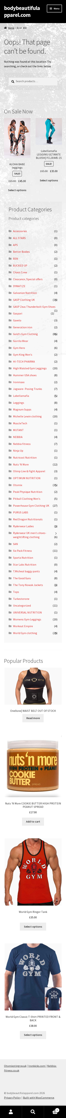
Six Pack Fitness (22, 550)
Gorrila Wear (20, 341)
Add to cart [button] (33, 821)
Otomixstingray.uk (15, 1066)
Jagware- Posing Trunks (27, 389)
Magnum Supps (22, 409)
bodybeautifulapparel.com (22, 11)
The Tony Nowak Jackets (28, 585)
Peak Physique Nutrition (27, 492)
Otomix (17, 485)
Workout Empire (23, 626)
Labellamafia (21, 396)
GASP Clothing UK (24, 300)
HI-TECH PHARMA (24, 361)
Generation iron (22, 327)
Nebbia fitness (22, 444)
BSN (15, 258)
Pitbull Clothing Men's (26, 498)
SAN (15, 544)
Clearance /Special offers (28, 279)
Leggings (18, 402)
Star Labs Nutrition (24, 564)
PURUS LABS (20, 512)
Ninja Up (18, 450)
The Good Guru (22, 578)
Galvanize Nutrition (25, 293)
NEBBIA (18, 437)
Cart (51, 1108)
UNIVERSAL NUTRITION (27, 612)
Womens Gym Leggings (27, 619)
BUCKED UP (20, 265)
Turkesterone (21, 599)
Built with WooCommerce (38, 1097)
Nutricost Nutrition (25, 457)
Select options (17, 190)
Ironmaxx (18, 382)
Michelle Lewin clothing (27, 416)
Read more (33, 718)
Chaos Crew (20, 272)
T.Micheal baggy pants (26, 571)
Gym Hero (19, 348)
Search (33, 1112)
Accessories (20, 231)
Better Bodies (21, 251)
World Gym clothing (25, 633)
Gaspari (17, 313)
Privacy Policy (12, 1097)
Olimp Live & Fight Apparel (29, 471)
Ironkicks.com (37, 1066)
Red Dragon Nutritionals (28, 519)
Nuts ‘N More (21, 464)
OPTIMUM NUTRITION (26, 478)
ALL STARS (19, 238)
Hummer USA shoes (25, 375)
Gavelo (17, 320)
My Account (11, 1112)
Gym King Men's (22, 354)
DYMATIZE (19, 286)
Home (11, 27)
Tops (16, 592)
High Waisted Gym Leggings (30, 368)
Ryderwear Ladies (23, 526)
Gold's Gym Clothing (25, 334)
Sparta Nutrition (23, 557)
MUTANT (18, 430)
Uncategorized (22, 605)
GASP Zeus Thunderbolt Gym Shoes (34, 306)
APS (15, 245)
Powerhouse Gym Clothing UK (31, 505)
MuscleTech (20, 423)
